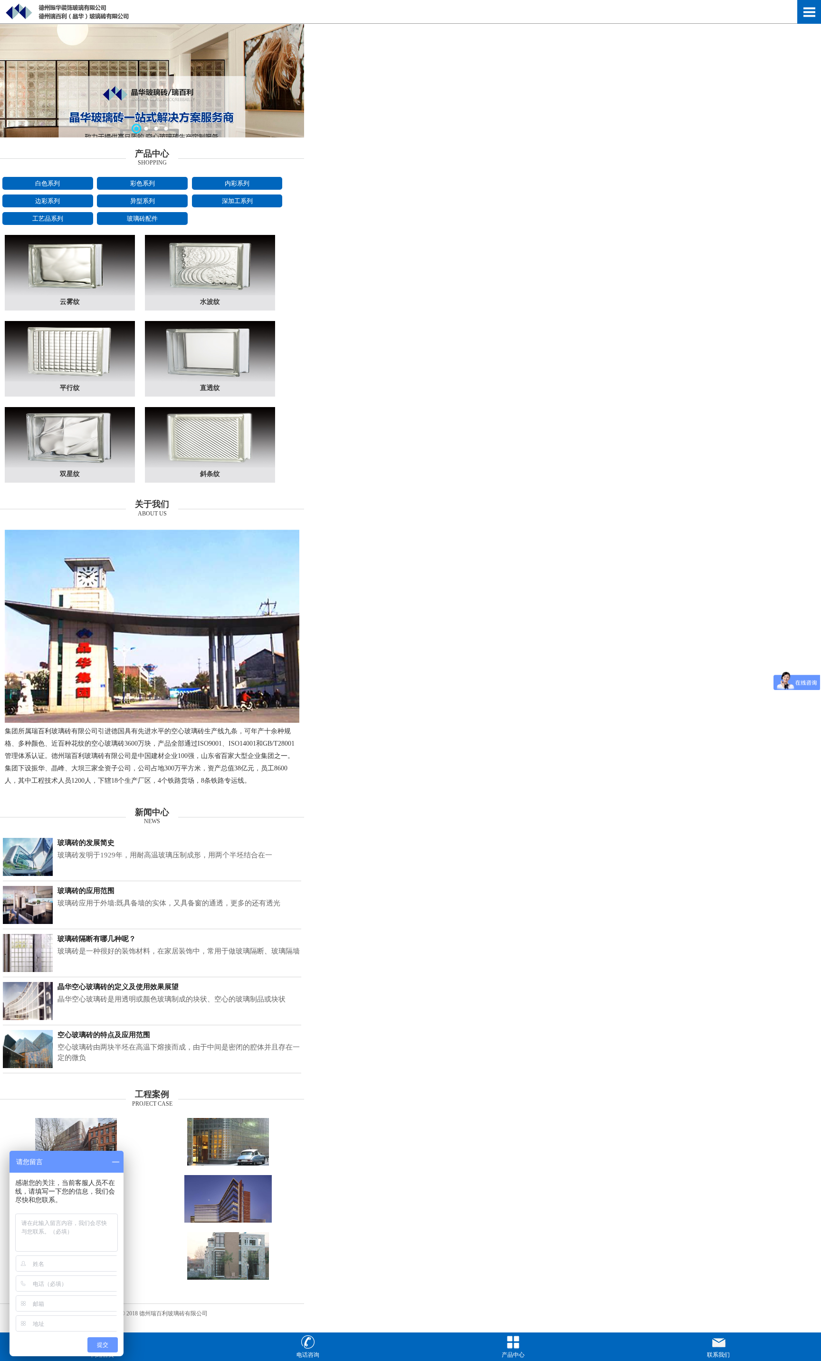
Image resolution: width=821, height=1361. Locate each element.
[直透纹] (210, 379)
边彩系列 (47, 200)
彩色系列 (142, 183)
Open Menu (809, 12)
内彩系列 (237, 183)
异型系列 (142, 200)
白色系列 (47, 183)
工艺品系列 (47, 218)
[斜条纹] (210, 465)
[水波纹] (210, 293)
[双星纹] (70, 465)
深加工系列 (237, 200)
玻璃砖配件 (142, 218)
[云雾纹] (70, 293)
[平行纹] (70, 379)
